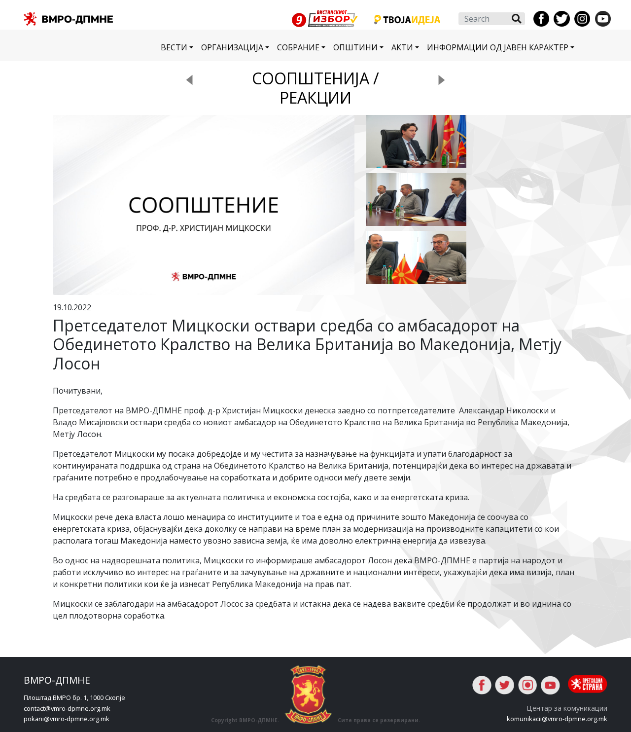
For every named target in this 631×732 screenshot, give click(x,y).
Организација (232, 47)
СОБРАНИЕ (298, 47)
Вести (174, 47)
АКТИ (402, 47)
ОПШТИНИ (355, 47)
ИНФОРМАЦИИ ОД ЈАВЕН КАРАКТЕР (497, 47)
